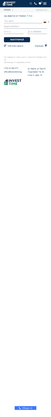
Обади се (27, 407)
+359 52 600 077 (11, 68)
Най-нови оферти (15, 46)
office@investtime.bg (13, 72)
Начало (7, 9)
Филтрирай (17, 40)
